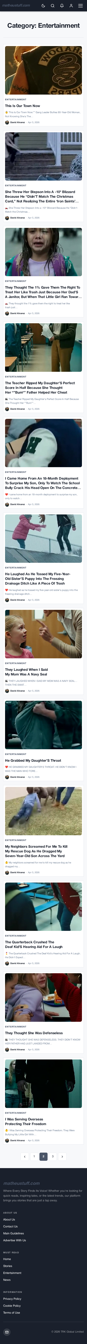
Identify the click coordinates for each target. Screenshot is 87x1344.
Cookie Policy (12, 1306)
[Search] (52, 5)
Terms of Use (11, 1313)
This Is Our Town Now (22, 106)
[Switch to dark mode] (43, 5)
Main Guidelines (13, 1233)
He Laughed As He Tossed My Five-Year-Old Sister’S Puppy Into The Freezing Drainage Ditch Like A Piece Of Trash (37, 579)
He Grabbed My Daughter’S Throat (33, 760)
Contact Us (10, 1226)
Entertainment (15, 100)
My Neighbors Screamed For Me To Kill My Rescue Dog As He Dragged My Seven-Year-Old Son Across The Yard (36, 851)
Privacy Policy (12, 1299)
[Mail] (7, 1332)
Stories (7, 1266)
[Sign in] (71, 5)
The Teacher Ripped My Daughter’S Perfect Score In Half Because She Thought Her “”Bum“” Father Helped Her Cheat (40, 388)
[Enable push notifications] (61, 5)
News (7, 1280)
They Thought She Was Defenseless (34, 1033)
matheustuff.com (16, 5)
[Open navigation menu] (80, 5)
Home (7, 1259)
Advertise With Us (14, 1240)
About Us (9, 1219)
